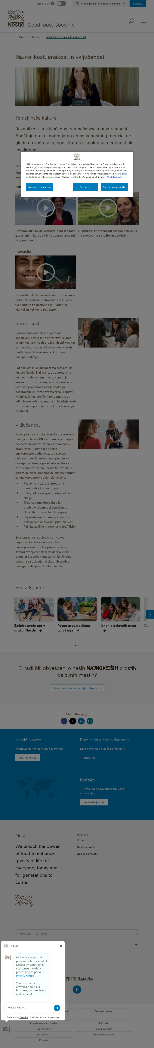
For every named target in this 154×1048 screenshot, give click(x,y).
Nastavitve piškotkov (39, 187)
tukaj (124, 173)
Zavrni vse (85, 187)
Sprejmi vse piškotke (114, 187)
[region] (77, 174)
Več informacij (114, 176)
